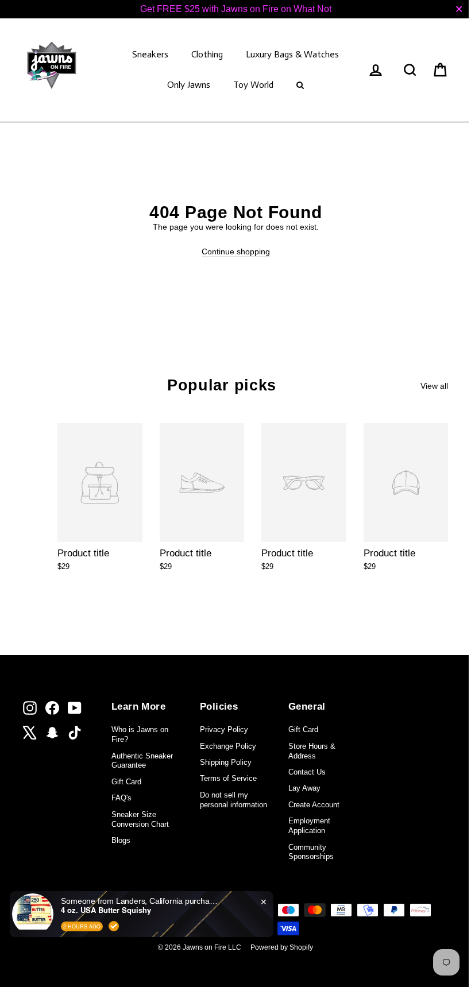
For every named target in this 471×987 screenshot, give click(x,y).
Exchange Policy (228, 746)
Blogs (120, 840)
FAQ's (121, 798)
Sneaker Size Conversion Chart (140, 819)
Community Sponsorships (311, 852)
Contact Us (307, 772)
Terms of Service (228, 778)
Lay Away (304, 788)
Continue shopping (236, 251)
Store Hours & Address (311, 751)
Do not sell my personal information (233, 800)
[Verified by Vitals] (114, 926)
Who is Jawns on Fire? (139, 734)
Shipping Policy (226, 762)
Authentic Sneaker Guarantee (142, 761)
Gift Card (126, 781)
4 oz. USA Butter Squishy (106, 910)
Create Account (313, 804)
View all (434, 385)
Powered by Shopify (281, 947)
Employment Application (309, 825)
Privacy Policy (224, 729)
